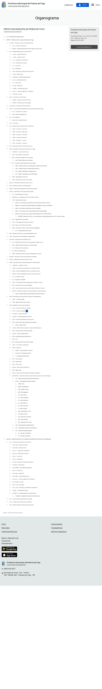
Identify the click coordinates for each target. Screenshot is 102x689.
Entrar (84, 5)
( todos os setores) (13, 31)
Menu (98, 5)
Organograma (56, 524)
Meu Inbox (6, 528)
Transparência (56, 528)
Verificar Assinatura (58, 532)
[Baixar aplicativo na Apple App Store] (9, 555)
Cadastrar (68, 5)
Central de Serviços (9, 532)
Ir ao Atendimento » (84, 47)
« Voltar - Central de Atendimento (13, 513)
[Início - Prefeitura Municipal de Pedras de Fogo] (3, 5)
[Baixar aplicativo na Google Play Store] (9, 549)
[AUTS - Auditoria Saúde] (27, 311)
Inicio (4, 524)
